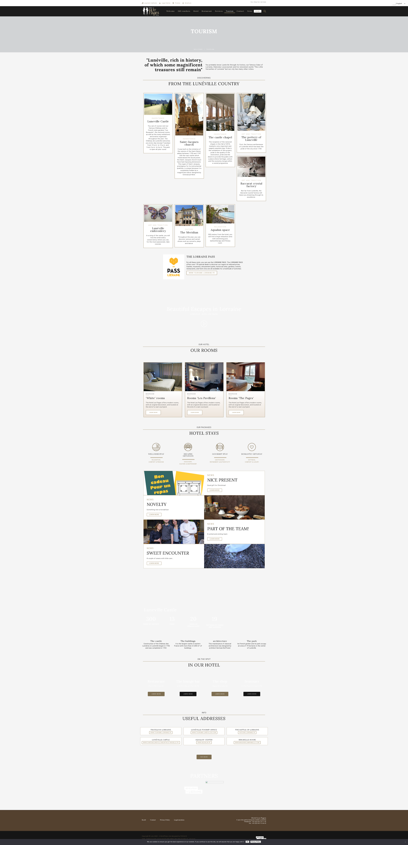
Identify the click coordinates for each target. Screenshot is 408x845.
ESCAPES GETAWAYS (188, 455)
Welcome (170, 11)
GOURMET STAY (220, 454)
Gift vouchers (184, 11)
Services (219, 11)
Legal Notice (166, 3)
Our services (261, 2)
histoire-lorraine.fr (247, 732)
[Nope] (405, 842)
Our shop (254, 2)
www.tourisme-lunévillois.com (204, 732)
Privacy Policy (165, 820)
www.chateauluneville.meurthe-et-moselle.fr (161, 742)
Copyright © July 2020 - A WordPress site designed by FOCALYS (164, 836)
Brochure (188, 3)
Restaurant (207, 11)
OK (247, 842)
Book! (257, 11)
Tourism (229, 11)
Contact (240, 11)
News (249, 11)
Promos (177, 3)
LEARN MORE (153, 412)
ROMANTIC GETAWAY (251, 454)
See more (204, 757)
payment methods (150, 3)
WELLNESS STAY (156, 454)
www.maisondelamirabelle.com (247, 742)
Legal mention (179, 820)
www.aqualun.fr (204, 742)
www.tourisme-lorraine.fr (202, 273)
